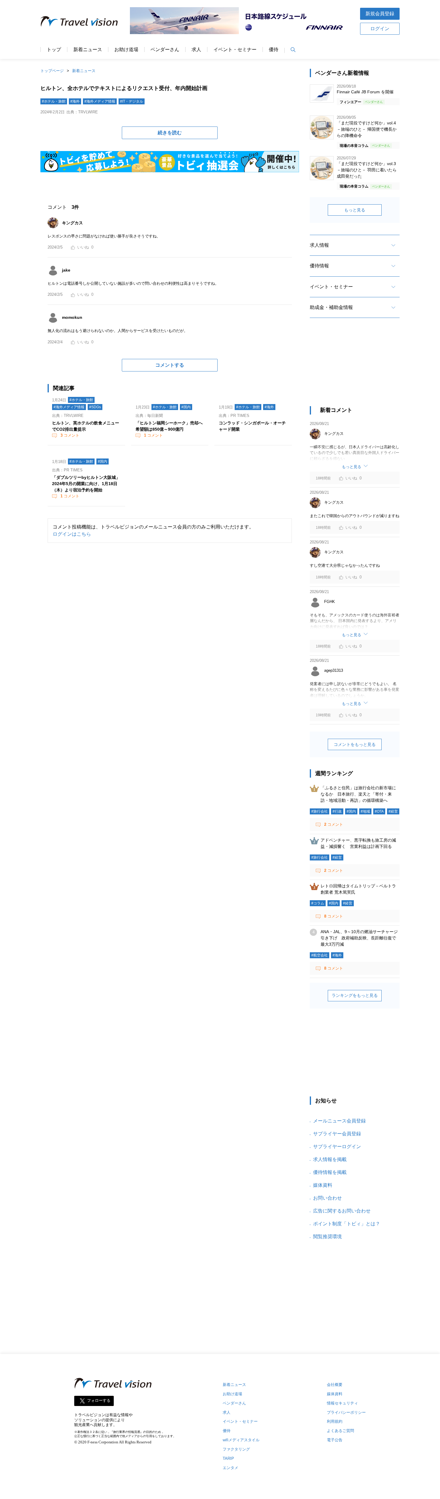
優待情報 (319, 265)
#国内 (186, 407)
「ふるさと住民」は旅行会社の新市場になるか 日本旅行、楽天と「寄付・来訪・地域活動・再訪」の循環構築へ (358, 794)
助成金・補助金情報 (331, 307)
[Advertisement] (355, 367)
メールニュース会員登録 (339, 1120)
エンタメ (230, 1468)
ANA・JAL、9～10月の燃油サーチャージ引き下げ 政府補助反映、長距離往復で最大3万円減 (359, 938)
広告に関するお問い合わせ (342, 1210)
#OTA (379, 811)
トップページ (52, 70)
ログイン (379, 28)
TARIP (228, 1458)
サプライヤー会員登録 (337, 1133)
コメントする (169, 365)
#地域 (365, 811)
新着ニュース (87, 49)
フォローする (98, 1400)
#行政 (337, 811)
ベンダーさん (165, 49)
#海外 (75, 101)
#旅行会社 (319, 811)
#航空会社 (319, 955)
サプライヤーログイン (337, 1146)
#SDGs (95, 407)
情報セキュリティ (342, 1403)
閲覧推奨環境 (327, 1236)
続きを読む (170, 132)
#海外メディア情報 (99, 101)
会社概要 (334, 1384)
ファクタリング (236, 1449)
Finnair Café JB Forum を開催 (365, 91)
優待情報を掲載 (330, 1172)
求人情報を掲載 (330, 1159)
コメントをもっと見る (355, 744)
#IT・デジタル (131, 101)
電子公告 (334, 1440)
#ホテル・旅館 (54, 101)
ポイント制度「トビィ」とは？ (346, 1223)
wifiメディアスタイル (241, 1440)
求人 (196, 49)
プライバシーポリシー (346, 1412)
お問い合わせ (327, 1198)
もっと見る (354, 210)
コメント (69, 435)
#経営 (393, 811)
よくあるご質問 (340, 1430)
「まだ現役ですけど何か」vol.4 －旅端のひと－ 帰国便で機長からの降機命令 (367, 129)
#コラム (317, 903)
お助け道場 (126, 49)
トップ (54, 49)
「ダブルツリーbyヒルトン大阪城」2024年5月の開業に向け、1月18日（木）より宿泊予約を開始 (86, 483)
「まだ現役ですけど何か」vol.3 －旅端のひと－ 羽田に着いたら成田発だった (367, 170)
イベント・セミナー (235, 49)
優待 (273, 49)
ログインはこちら (72, 534)
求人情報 (319, 245)
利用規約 (334, 1421)
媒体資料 (322, 1185)
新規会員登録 (379, 13)
